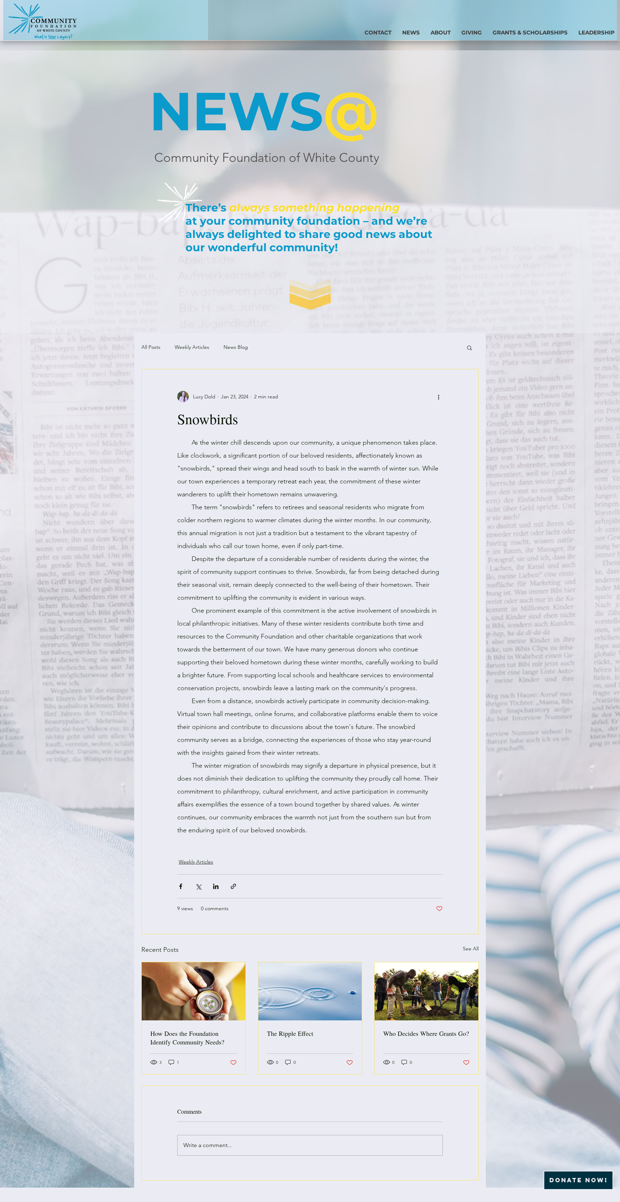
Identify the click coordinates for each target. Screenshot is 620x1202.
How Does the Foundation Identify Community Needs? (187, 1037)
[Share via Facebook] (180, 886)
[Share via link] (233, 886)
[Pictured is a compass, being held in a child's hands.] (193, 991)
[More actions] (438, 396)
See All (471, 948)
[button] (471, 32)
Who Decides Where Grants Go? (426, 1033)
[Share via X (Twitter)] (198, 886)
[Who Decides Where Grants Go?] (426, 991)
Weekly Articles (192, 347)
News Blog (236, 347)
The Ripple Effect (290, 1033)
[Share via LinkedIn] (215, 886)
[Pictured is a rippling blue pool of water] (310, 991)
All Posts (150, 347)
